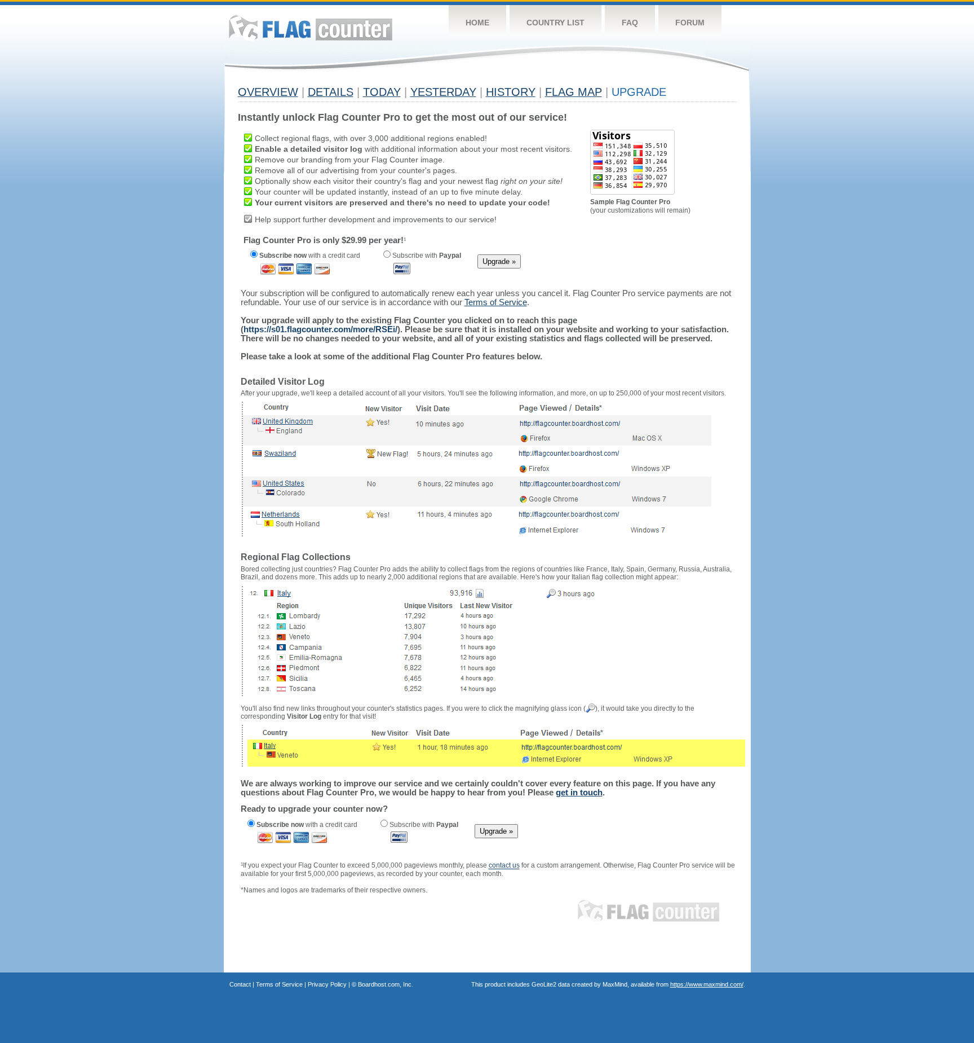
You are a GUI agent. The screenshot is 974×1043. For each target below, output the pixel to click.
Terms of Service (279, 984)
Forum (690, 22)
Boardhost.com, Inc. (385, 984)
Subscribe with (426, 255)
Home (477, 22)
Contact (240, 984)
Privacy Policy (327, 984)
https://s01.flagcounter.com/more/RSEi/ (320, 329)
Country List (555, 22)
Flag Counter (310, 28)
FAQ (630, 22)
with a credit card (309, 255)
